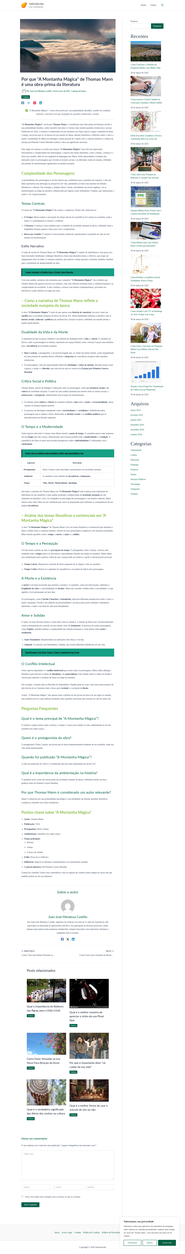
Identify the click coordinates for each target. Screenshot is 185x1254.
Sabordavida (36, 3)
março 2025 (136, 410)
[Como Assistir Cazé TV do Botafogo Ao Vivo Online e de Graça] (146, 298)
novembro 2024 (137, 429)
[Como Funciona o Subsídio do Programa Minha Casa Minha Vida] (146, 51)
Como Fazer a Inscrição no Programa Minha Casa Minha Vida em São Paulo (146, 349)
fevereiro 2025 (137, 415)
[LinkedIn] (40, 102)
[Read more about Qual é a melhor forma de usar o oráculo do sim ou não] (89, 1090)
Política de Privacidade (111, 1232)
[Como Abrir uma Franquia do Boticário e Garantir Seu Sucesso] (146, 159)
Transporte (135, 489)
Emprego (134, 465)
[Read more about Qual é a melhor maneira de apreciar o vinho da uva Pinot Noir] (89, 993)
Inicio (57, 1232)
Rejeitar (150, 1243)
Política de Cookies (91, 1232)
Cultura (25, 97)
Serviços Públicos (138, 479)
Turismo (134, 494)
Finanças (134, 469)
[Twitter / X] (67, 939)
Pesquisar (134, 21)
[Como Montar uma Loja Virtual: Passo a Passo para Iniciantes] (146, 230)
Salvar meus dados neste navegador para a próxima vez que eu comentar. (53, 1197)
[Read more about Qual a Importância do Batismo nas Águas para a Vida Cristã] (46, 990)
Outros (133, 474)
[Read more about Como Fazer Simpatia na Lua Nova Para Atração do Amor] (46, 1043)
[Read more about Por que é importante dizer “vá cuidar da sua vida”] (89, 1045)
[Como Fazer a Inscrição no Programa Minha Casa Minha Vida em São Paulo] (146, 333)
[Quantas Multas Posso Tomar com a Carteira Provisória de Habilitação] (146, 196)
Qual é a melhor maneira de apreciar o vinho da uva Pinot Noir (86, 1016)
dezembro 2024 (137, 425)
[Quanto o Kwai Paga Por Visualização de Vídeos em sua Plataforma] (146, 372)
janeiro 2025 (136, 420)
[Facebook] (22, 102)
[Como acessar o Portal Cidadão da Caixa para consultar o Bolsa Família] (146, 86)
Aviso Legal (67, 1232)
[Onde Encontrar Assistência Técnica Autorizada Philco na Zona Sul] (146, 121)
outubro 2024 (136, 434)
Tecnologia (135, 484)
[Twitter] (28, 102)
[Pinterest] (34, 102)
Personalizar (132, 1243)
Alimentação (136, 450)
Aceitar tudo (167, 1243)
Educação (135, 460)
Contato (77, 1232)
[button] (162, 5)
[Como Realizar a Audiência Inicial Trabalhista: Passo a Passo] (146, 264)
